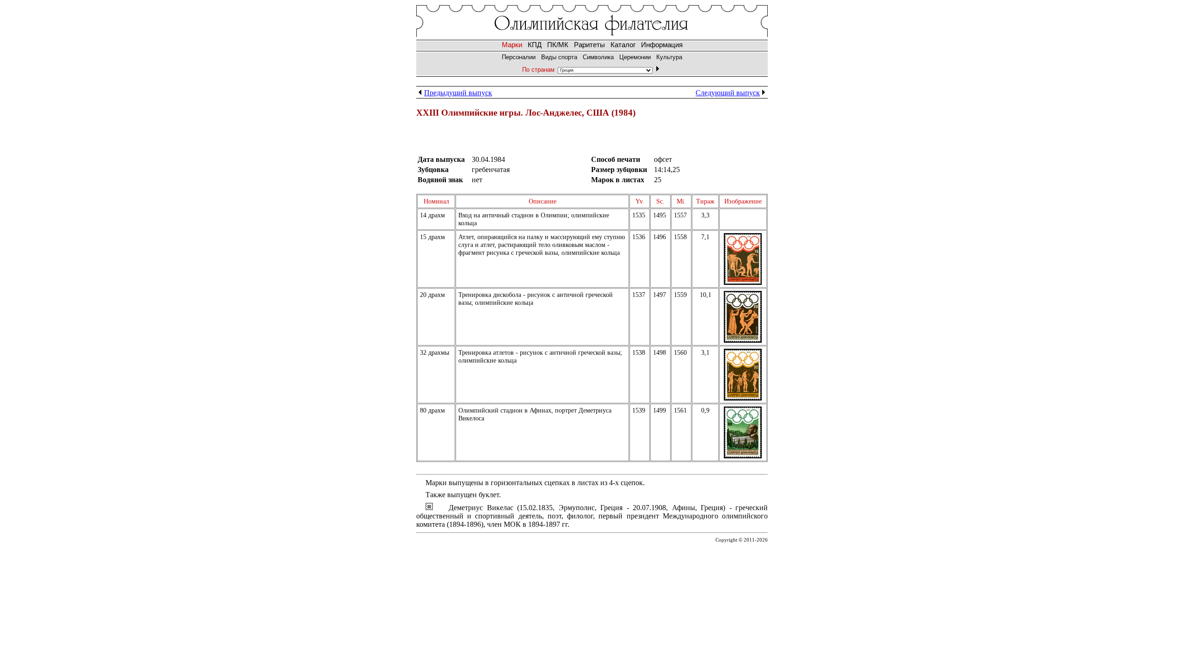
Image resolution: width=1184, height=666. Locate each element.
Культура (669, 57)
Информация (662, 45)
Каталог (622, 45)
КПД (535, 45)
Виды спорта (559, 57)
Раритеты (589, 45)
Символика (598, 57)
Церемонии (635, 57)
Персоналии (519, 57)
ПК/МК (557, 45)
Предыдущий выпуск (458, 93)
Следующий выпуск (728, 93)
